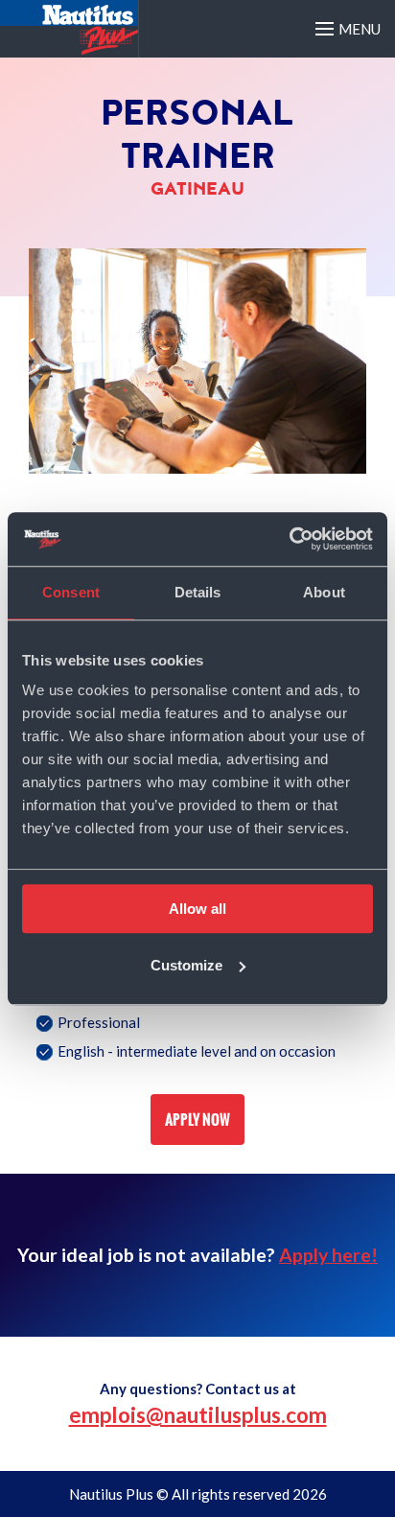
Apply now (197, 1120)
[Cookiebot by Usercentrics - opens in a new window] (289, 538)
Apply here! (328, 1255)
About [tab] (324, 592)
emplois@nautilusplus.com (198, 1415)
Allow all (197, 908)
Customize (186, 965)
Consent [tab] (71, 592)
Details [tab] (197, 592)
